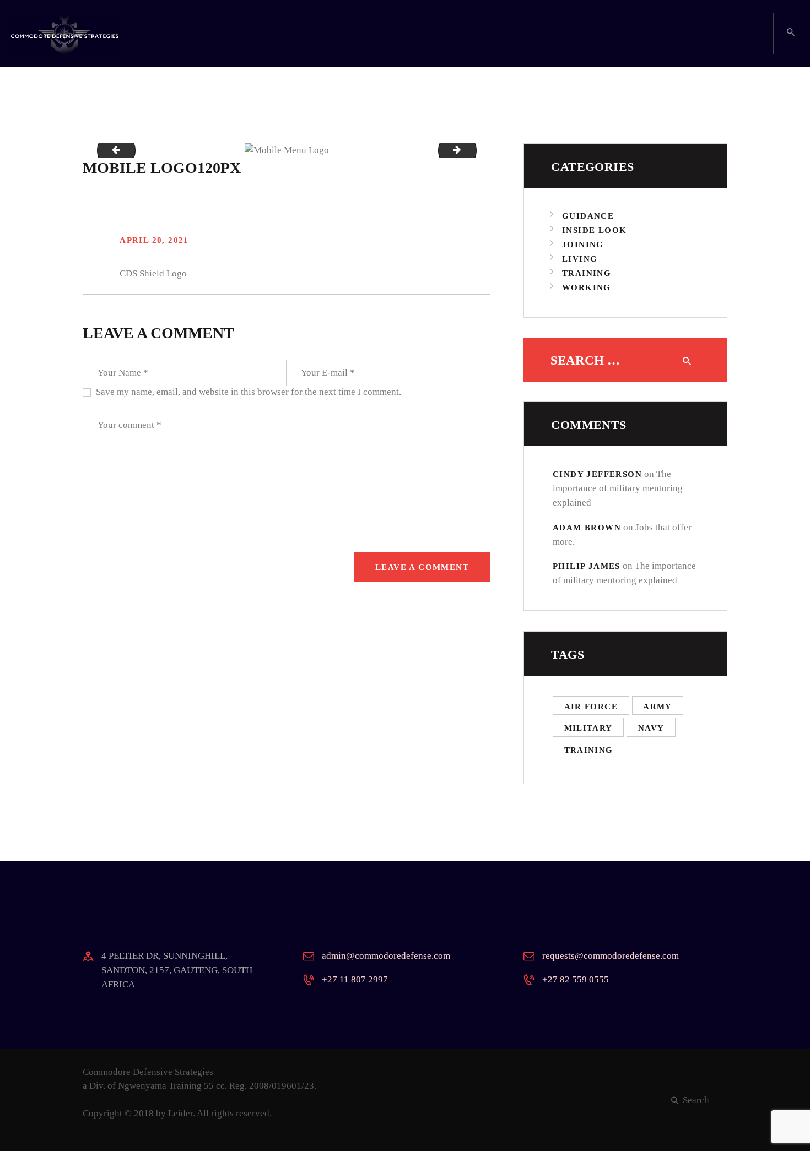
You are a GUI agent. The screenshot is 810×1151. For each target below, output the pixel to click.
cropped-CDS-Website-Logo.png (112, 150)
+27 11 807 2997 (355, 979)
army (657, 706)
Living (579, 258)
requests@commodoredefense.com (610, 956)
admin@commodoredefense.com (386, 956)
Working (586, 287)
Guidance (588, 215)
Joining (583, 244)
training (588, 750)
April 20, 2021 (154, 240)
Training (586, 273)
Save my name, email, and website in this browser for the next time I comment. (248, 392)
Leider (180, 1113)
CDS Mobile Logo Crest (472, 150)
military (588, 728)
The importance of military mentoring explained (618, 488)
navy (651, 728)
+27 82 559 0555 (575, 979)
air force (591, 706)
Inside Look (594, 230)
